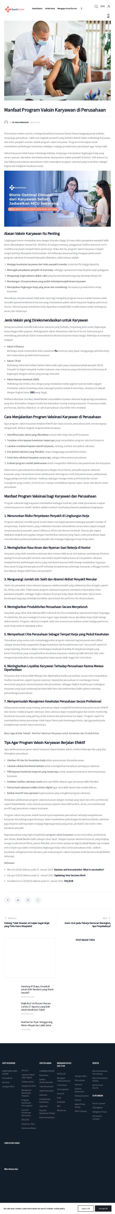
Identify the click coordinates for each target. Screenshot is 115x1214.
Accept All (103, 1208)
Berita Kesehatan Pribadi (100, 1079)
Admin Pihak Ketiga (80, 1105)
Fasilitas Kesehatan (79, 1090)
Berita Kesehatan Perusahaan (100, 1072)
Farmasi (78, 1100)
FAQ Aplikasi (97, 1107)
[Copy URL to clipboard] (38, 900)
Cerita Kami (62, 1085)
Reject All (86, 1208)
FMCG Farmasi (81, 1111)
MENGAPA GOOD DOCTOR (64, 1064)
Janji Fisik (43, 1106)
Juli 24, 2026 (25, 1029)
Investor (60, 1093)
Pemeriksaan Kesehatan (44, 1100)
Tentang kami (63, 1089)
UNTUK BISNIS (8, 1063)
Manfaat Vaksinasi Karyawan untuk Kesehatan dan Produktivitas (65, 733)
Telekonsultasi (27, 1081)
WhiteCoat (61, 1110)
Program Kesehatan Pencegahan (26, 1103)
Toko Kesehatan (46, 1086)
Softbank (61, 1102)
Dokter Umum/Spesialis (46, 1081)
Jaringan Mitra (8, 1086)
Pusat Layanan (98, 1103)
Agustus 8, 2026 (27, 1014)
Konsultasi (43, 1075)
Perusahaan (7, 1078)
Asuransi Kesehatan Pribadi (47, 1112)
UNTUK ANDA (45, 1063)
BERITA (95, 1063)
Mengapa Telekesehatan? (64, 1079)
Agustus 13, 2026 (27, 997)
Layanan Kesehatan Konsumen (26, 1112)
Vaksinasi (43, 1095)
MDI (58, 1106)
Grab (59, 1097)
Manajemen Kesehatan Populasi (26, 1093)
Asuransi (5, 1082)
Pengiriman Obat (28, 1086)
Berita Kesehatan (46, 1117)
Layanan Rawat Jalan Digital (28, 1076)
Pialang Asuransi (82, 1095)
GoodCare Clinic (28, 1124)
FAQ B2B (25, 1119)
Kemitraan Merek (28, 1128)
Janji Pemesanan (46, 1090)
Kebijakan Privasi (99, 1111)
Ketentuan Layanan (97, 1117)
